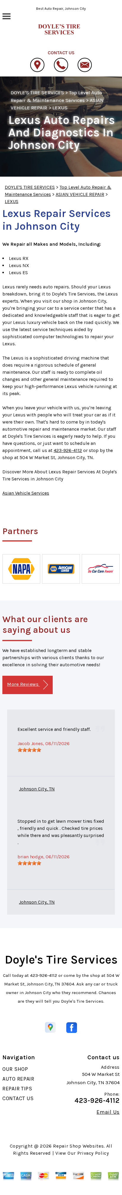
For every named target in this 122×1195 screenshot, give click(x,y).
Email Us (108, 1112)
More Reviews (23, 684)
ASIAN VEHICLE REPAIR (80, 194)
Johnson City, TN (37, 789)
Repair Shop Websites (78, 1146)
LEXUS (60, 108)
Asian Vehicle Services (25, 493)
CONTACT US (18, 1098)
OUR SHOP (15, 1069)
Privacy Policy (93, 1153)
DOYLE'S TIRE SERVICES (37, 92)
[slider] (29, 749)
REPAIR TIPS (17, 1088)
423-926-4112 (68, 450)
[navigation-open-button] (6, 15)
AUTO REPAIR (18, 1079)
